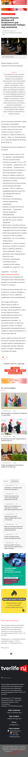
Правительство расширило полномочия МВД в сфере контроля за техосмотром (13, 518)
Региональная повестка (8, 14)
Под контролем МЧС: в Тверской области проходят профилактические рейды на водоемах (13, 546)
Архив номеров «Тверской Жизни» (10, 620)
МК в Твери (16, 734)
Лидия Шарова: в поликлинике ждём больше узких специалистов (13, 488)
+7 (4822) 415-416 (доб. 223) (14, 718)
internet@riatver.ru (14, 724)
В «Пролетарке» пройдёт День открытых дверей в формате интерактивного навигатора (11, 497)
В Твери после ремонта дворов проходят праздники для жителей (12, 537)
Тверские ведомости (15, 731)
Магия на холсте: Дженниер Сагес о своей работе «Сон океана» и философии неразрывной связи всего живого (13, 508)
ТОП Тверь (15, 732)
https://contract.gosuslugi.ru (10, 274)
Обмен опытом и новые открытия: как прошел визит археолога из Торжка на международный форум (13, 528)
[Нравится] (3, 357)
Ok (14, 754)
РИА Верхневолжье (15, 736)
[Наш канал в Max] (11, 654)
